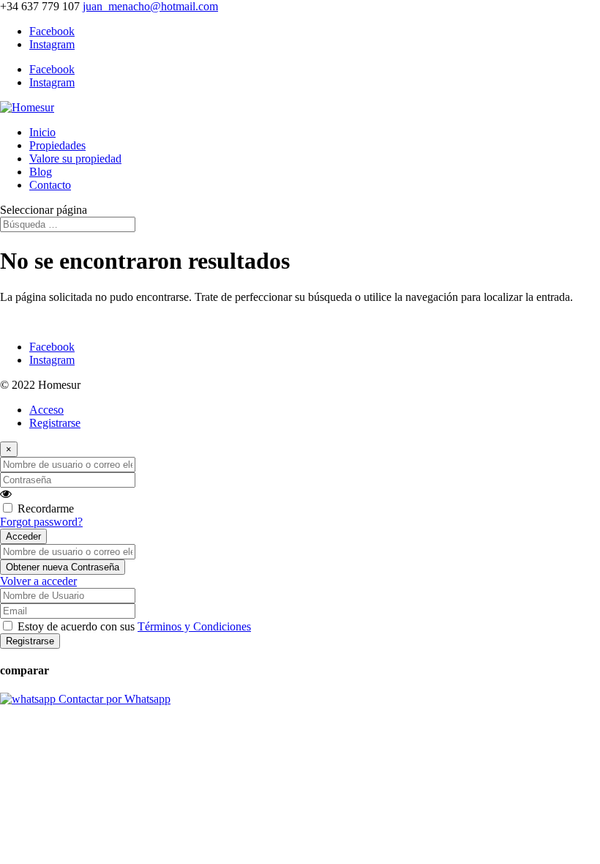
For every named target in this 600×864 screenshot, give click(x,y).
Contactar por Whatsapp (113, 699)
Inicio (42, 132)
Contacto (50, 185)
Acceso (46, 409)
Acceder (23, 536)
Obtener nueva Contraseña (62, 567)
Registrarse (54, 423)
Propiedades (57, 145)
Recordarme (46, 508)
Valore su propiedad (75, 158)
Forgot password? (41, 521)
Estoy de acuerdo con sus (134, 626)
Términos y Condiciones (194, 626)
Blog (40, 171)
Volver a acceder (38, 581)
